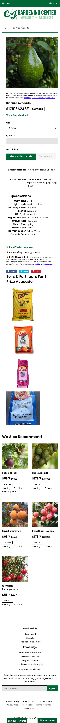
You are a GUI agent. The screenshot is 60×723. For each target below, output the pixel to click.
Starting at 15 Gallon (45, 480)
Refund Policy (46, 701)
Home (5, 28)
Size (8, 122)
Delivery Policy (12, 701)
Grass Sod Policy (29, 701)
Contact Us (29, 708)
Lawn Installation (30, 656)
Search (30, 638)
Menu (8, 3)
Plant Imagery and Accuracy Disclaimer (39, 98)
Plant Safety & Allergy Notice (24, 252)
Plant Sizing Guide (21, 156)
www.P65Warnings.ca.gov (42, 264)
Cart (55, 3)
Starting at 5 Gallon (15, 539)
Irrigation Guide (30, 660)
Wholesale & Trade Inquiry (30, 664)
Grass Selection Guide (30, 652)
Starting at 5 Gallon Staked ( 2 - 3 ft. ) (15, 482)
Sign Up (52, 688)
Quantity (10, 135)
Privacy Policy (13, 705)
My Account (30, 634)
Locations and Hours (30, 641)
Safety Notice (27, 705)
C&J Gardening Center (31, 718)
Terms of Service (43, 705)
